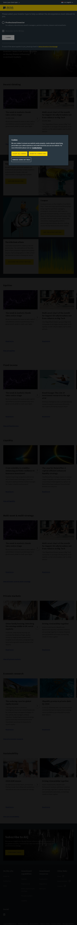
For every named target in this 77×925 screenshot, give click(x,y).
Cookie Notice (37, 148)
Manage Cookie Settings (21, 160)
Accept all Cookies (19, 154)
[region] (38, 150)
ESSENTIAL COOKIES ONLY (38, 154)
